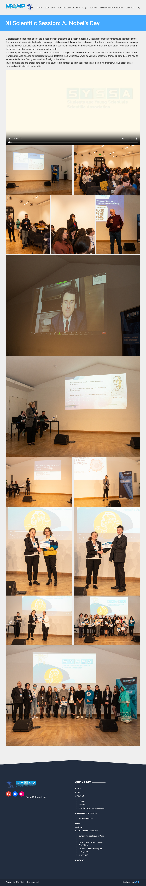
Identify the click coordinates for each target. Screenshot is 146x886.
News (39, 8)
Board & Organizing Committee (91, 808)
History (82, 801)
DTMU (137, 882)
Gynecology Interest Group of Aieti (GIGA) (91, 843)
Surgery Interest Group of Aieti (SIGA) (91, 837)
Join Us (93, 8)
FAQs (84, 8)
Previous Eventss (86, 818)
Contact (130, 8)
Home (31, 8)
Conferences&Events (68, 8)
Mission (82, 805)
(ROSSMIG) (83, 855)
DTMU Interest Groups (111, 8)
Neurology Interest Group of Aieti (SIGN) (90, 850)
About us (48, 8)
